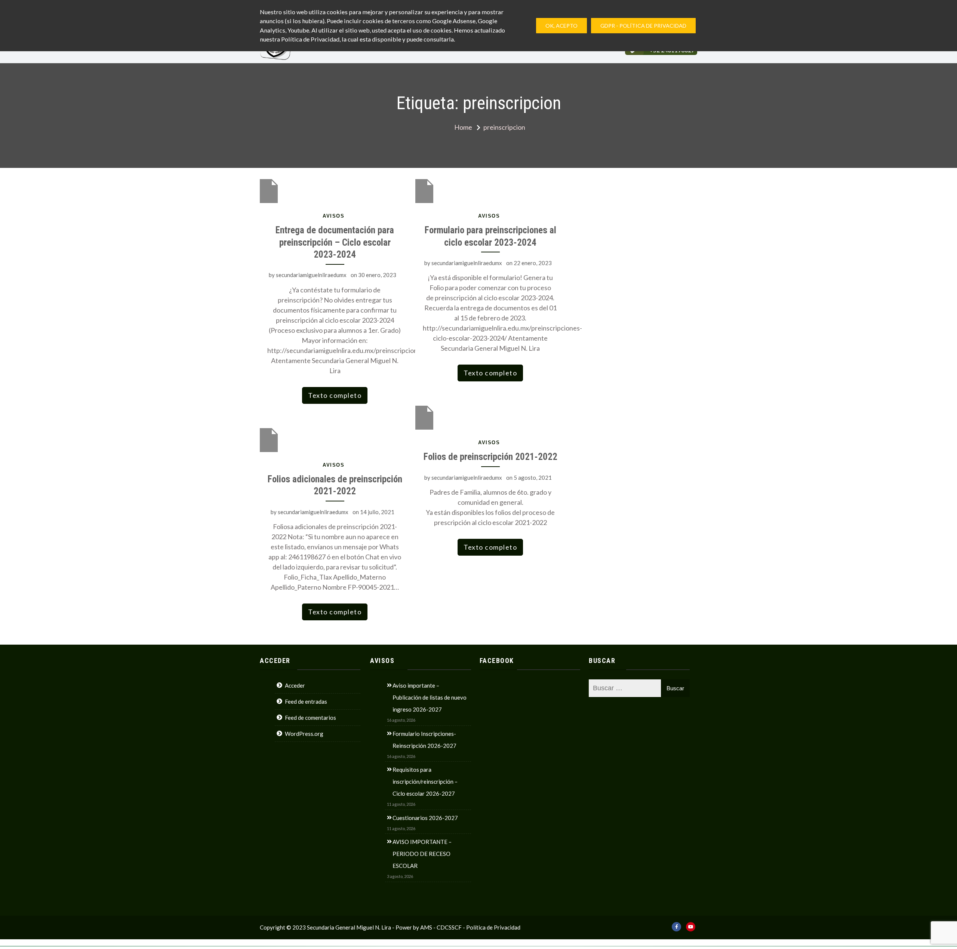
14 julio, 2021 (377, 512)
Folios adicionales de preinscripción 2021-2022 (335, 485)
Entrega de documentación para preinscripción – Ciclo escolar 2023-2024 (335, 242)
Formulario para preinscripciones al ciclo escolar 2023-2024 (490, 236)
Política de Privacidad (493, 927)
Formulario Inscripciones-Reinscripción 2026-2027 (424, 739)
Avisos (333, 216)
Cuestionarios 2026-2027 (425, 817)
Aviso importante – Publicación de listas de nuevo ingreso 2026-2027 (430, 697)
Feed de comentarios (310, 717)
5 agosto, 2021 (533, 477)
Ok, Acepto (561, 25)
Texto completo (334, 395)
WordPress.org (304, 733)
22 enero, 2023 (533, 262)
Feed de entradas (306, 701)
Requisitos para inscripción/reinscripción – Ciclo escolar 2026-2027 (425, 781)
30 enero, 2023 (377, 274)
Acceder (295, 685)
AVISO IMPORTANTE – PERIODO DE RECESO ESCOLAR (422, 853)
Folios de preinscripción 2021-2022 (490, 456)
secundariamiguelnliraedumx (311, 274)
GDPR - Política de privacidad (643, 25)
